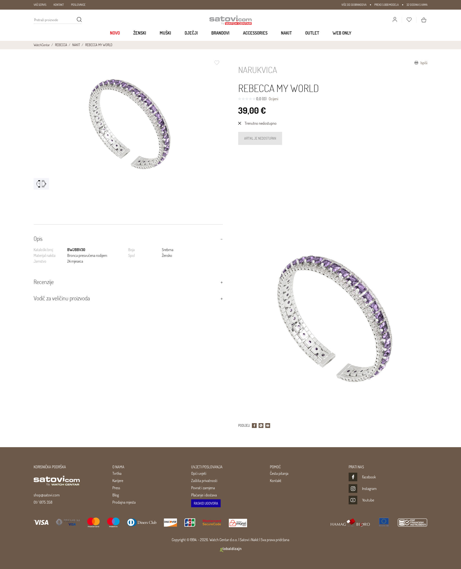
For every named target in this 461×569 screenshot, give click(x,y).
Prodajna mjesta (124, 502)
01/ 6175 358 (43, 502)
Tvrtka (116, 473)
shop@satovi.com (47, 495)
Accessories (255, 33)
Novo (115, 33)
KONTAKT (59, 4)
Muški (165, 33)
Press (116, 487)
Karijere (117, 480)
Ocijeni (273, 98)
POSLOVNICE (78, 4)
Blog (115, 495)
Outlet (312, 33)
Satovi (244, 539)
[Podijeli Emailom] (267, 425)
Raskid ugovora (206, 503)
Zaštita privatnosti (204, 480)
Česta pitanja (279, 473)
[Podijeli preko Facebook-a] (254, 425)
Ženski (139, 33)
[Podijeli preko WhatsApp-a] (261, 425)
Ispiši (423, 62)
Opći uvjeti (198, 473)
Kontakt (275, 480)
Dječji (191, 33)
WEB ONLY (342, 33)
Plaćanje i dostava (204, 495)
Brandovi (220, 33)
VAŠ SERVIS (40, 4)
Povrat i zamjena (203, 487)
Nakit (286, 33)
